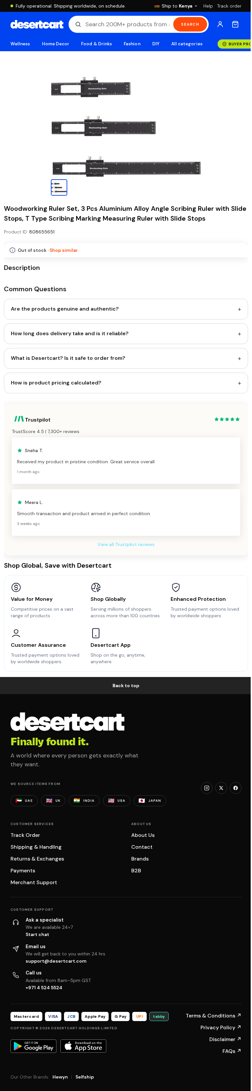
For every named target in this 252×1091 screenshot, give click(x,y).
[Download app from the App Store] (83, 1046)
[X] (221, 788)
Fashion (132, 44)
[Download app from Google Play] (33, 1046)
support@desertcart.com (56, 961)
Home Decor (56, 44)
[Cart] (235, 24)
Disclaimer (225, 1039)
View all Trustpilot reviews (126, 544)
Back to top (126, 685)
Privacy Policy (221, 1027)
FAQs (232, 1051)
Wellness (20, 44)
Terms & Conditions (214, 1015)
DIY (155, 44)
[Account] (220, 24)
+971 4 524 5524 (44, 988)
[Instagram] (207, 788)
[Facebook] (236, 788)
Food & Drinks (96, 44)
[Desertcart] (36, 24)
